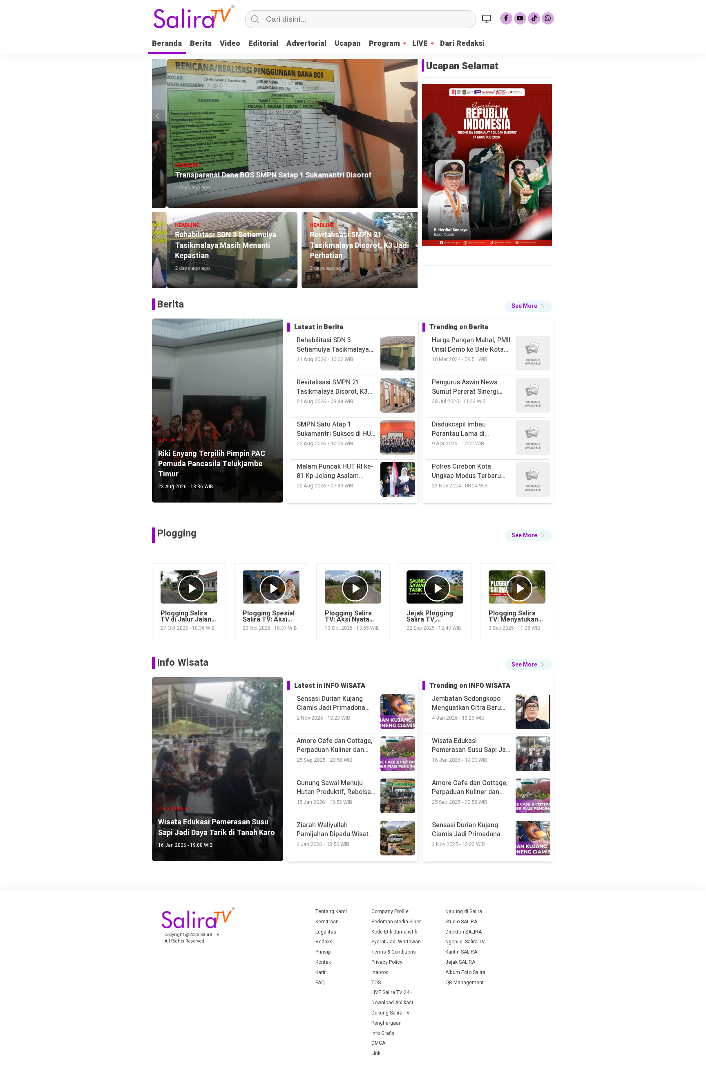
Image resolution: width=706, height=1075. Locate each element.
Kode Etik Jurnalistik (394, 932)
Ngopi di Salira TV (465, 941)
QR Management (464, 982)
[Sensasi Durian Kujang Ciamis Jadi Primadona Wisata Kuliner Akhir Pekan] (533, 755)
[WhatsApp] (548, 18)
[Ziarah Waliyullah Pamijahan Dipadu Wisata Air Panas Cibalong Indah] (533, 797)
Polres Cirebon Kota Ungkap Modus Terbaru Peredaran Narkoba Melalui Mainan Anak (466, 429)
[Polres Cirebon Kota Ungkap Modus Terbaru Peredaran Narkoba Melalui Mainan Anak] (533, 396)
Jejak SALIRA (460, 962)
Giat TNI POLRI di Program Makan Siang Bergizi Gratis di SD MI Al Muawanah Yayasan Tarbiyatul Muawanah (471, 471)
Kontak (323, 962)
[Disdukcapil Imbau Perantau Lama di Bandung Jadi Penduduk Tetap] (533, 354)
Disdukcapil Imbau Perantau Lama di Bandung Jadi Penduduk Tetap (467, 387)
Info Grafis (383, 1033)
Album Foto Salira (465, 972)
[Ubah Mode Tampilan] (488, 18)
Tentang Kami (331, 911)
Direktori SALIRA (463, 932)
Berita (201, 43)
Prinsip (323, 952)
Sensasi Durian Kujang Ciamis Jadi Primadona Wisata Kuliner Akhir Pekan (472, 788)
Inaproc (380, 972)
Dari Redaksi (462, 43)
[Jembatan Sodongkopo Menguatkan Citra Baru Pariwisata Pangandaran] (533, 839)
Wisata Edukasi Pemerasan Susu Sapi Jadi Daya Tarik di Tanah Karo (471, 703)
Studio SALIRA (461, 921)
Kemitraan (327, 921)
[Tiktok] (534, 18)
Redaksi (324, 941)
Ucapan (348, 43)
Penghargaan (386, 1023)
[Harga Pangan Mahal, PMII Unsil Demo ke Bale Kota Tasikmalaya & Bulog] (533, 480)
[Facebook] (506, 18)
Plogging (177, 533)
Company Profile (390, 911)
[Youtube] (520, 18)
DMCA (378, 1043)
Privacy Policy (386, 962)
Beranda (167, 43)
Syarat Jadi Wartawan (396, 941)
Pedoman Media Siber (396, 921)
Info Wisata (182, 662)
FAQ (320, 982)
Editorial (263, 43)
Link (375, 1053)
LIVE (420, 43)
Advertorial (306, 43)
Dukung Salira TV (390, 1013)
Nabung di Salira (463, 911)
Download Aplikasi (392, 1002)
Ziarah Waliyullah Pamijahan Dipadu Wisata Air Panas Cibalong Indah (469, 830)
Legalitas (325, 932)
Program (384, 43)
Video (230, 43)
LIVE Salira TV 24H (392, 992)
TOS (376, 982)
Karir (320, 972)
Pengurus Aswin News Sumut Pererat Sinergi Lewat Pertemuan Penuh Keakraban (468, 345)
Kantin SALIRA (461, 952)
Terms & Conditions (393, 952)
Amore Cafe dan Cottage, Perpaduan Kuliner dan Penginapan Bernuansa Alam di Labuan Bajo (470, 745)
